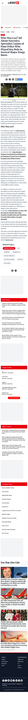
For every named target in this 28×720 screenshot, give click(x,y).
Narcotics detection (9, 255)
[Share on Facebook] (12, 270)
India (3, 657)
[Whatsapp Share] (13, 79)
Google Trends (6, 367)
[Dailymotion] (8, 680)
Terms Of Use (11, 684)
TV (18, 663)
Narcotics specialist (9, 259)
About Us (4, 684)
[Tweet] (16, 270)
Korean (20, 667)
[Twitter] (6, 680)
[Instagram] (14, 680)
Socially (18, 27)
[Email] (22, 680)
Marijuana (6, 252)
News (2, 665)
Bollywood (20, 659)
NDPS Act (20, 259)
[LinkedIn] (16, 680)
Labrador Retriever (9, 248)
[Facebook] (3, 680)
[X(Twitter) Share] (10, 79)
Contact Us (19, 684)
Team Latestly (7, 74)
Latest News (6, 300)
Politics (3, 659)
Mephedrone (16, 252)
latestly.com (9, 240)
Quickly (8, 27)
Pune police (7, 263)
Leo (19, 248)
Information (4, 661)
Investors (4, 685)
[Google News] (19, 680)
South (19, 665)
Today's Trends (14, 398)
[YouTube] (11, 680)
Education (4, 663)
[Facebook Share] (6, 79)
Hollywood (20, 661)
